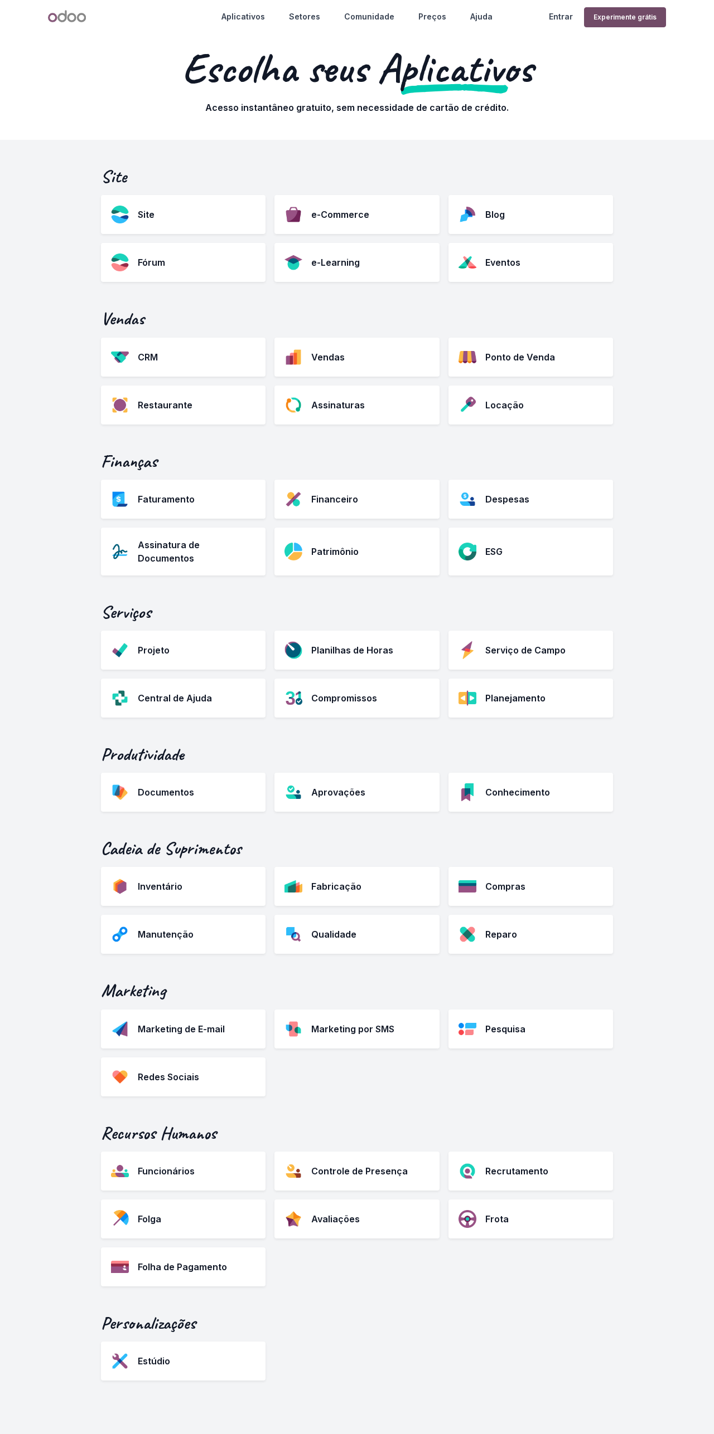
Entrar (561, 16)
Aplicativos (243, 16)
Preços (432, 16)
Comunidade (369, 16)
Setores (304, 16)
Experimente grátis (625, 17)
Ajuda (481, 16)
